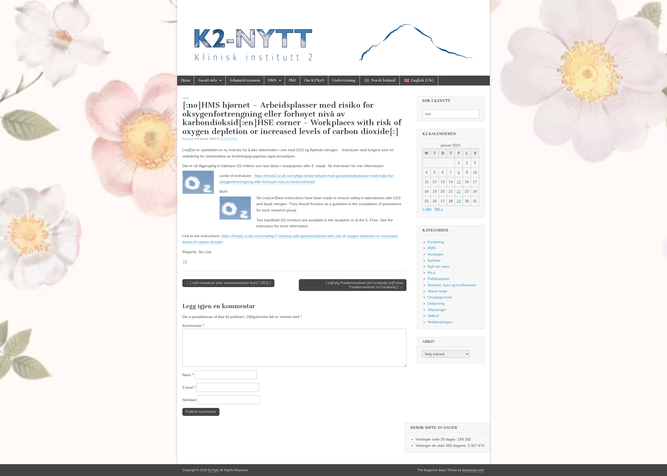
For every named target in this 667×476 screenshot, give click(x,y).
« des (426, 209)
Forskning (436, 242)
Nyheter (434, 260)
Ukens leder (437, 291)
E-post (188, 387)
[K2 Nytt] (333, 34)
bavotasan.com (473, 470)
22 (459, 191)
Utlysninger (437, 310)
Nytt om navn (438, 266)
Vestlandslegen (440, 322)
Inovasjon (435, 254)
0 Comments (228, 139)
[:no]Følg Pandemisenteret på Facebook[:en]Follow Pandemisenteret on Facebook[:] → (364, 285)
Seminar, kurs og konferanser (452, 285)
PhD (292, 80)
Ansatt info (207, 80)
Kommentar (193, 326)
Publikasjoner (439, 279)
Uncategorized (440, 297)
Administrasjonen (245, 80)
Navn (187, 375)
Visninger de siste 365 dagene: (442, 445)
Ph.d (431, 273)
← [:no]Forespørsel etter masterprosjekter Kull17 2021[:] (228, 283)
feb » (439, 209)
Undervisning (344, 80)
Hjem (185, 80)
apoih (190, 139)
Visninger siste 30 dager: (437, 439)
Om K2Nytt (314, 80)
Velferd (433, 316)
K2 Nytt (213, 470)
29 (459, 201)
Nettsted (189, 400)
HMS (272, 80)
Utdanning (436, 303)
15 (459, 182)
